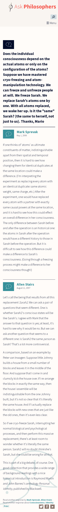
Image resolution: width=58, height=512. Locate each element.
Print (6, 506)
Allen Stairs (25, 284)
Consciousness (37, 502)
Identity (49, 502)
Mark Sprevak (27, 132)
